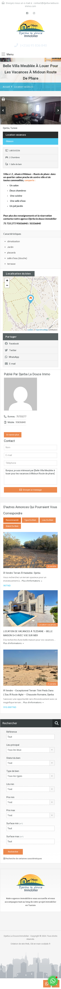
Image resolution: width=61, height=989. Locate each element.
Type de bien (30, 520)
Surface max (14, 836)
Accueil (6, 86)
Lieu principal (12, 745)
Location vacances (23, 86)
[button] (53, 981)
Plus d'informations (31, 580)
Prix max (10, 810)
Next (58, 110)
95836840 (21, 422)
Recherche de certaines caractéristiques (23, 858)
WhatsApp (14, 357)
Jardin (10, 247)
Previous (3, 110)
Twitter (12, 350)
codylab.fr (45, 944)
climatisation (13, 241)
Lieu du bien (47, 520)
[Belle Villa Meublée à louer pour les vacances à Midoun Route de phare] (30, 299)
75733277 (21, 416)
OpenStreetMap (42, 329)
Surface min (14, 823)
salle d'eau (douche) (17, 258)
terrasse (11, 264)
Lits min (10, 784)
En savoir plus (12, 435)
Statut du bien (12, 526)
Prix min (10, 797)
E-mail (12, 363)
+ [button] (7, 280)
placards (11, 252)
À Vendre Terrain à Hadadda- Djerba (21, 573)
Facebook (14, 343)
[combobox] (30, 750)
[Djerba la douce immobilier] (30, 29)
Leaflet (30, 329)
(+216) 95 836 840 (33, 45)
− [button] (7, 285)
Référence (11, 732)
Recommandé (12, 520)
